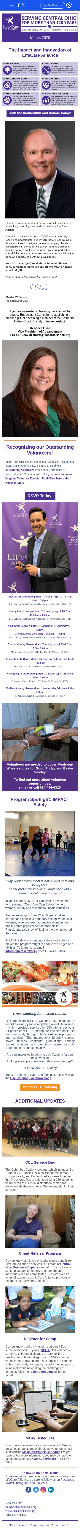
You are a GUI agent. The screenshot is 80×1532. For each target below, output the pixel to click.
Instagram (21, 1483)
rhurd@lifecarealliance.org (51, 334)
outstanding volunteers (19, 469)
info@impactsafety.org (21, 951)
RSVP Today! (40, 495)
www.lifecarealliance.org (20, 1511)
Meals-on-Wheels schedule (41, 1452)
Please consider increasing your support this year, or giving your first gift (38, 267)
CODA (45, 1350)
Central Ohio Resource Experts (38, 1265)
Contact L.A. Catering (40, 1087)
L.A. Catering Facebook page (30, 1078)
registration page (42, 1371)
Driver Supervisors (42, 1458)
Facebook (67, 1479)
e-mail (23, 787)
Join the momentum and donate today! (40, 113)
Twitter (9, 1483)
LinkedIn (41, 1483)
